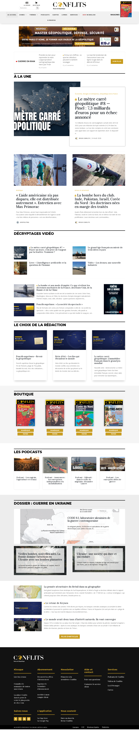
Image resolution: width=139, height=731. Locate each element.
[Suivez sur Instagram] (28, 719)
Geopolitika (24, 222)
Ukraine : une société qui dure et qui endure (97, 555)
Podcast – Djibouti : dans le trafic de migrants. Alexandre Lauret (83, 473)
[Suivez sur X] (20, 719)
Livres (64, 15)
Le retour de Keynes (56, 603)
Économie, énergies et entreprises (87, 94)
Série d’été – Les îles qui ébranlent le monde (67, 357)
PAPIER (25, 434)
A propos (76, 727)
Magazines (115, 15)
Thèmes (33, 15)
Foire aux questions (92, 679)
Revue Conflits (84, 138)
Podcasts (45, 15)
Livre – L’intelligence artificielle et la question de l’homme (47, 263)
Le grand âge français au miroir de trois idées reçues (105, 248)
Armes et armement (82, 190)
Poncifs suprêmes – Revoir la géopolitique (29, 357)
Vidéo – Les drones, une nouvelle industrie (104, 263)
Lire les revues (20, 677)
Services (74, 15)
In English (89, 15)
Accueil (13, 15)
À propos (51, 20)
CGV (82, 727)
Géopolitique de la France (109, 94)
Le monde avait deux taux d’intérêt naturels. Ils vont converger (80, 619)
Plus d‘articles (69, 636)
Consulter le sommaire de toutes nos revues (22, 686)
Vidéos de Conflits (115, 681)
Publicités (105, 727)
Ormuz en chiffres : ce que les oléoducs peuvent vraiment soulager (72, 58)
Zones (22, 15)
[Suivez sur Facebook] (15, 719)
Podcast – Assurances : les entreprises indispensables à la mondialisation (55, 473)
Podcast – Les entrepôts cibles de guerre (112, 473)
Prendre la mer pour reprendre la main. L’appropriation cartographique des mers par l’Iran (47, 60)
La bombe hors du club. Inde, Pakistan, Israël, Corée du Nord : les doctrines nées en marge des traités (97, 201)
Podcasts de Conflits (116, 677)
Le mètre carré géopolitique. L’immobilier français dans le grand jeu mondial (107, 360)
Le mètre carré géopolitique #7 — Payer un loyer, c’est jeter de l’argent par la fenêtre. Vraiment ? (47, 249)
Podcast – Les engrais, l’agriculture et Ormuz (26, 473)
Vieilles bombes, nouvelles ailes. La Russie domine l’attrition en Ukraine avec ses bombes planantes (40, 556)
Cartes (55, 15)
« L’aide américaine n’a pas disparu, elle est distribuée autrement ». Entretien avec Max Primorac (38, 201)
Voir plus (117, 61)
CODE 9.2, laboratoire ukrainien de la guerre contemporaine (89, 519)
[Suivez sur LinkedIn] (24, 719)
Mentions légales (93, 727)
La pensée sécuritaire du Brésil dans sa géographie (72, 586)
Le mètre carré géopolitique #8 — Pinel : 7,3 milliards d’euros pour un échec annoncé (96, 108)
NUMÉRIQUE (25, 430)
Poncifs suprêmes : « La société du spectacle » (59, 304)
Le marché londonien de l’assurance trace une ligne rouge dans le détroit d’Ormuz (96, 58)
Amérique (19, 190)
